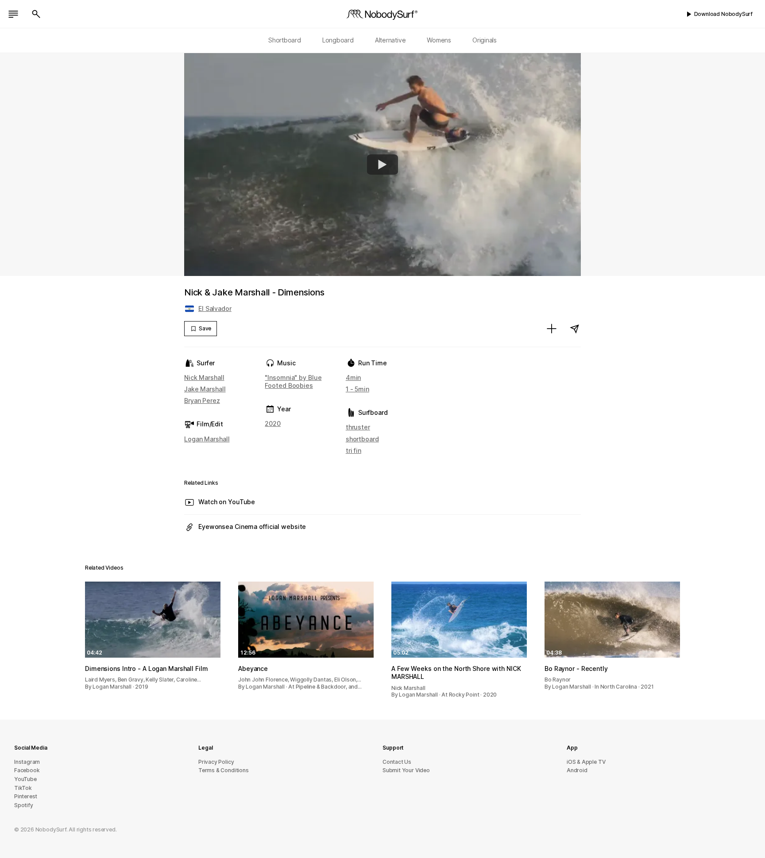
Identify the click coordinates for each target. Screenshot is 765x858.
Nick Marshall (204, 377)
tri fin (353, 450)
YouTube (25, 779)
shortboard (362, 439)
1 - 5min (357, 389)
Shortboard (284, 40)
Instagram (27, 761)
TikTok (23, 788)
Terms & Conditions (223, 770)
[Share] (574, 328)
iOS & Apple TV (586, 761)
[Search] (36, 14)
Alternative (390, 40)
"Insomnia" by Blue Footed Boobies (293, 381)
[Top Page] (382, 14)
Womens (439, 40)
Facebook (26, 770)
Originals (484, 40)
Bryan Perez (202, 400)
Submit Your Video (406, 770)
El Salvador (215, 308)
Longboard (338, 40)
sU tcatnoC (396, 761)
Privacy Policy (216, 761)
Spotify (23, 805)
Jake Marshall (205, 389)
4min (353, 377)
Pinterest (25, 796)
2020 (273, 423)
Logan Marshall (206, 439)
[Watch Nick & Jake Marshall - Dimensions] (382, 164)
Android (577, 770)
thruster (358, 427)
